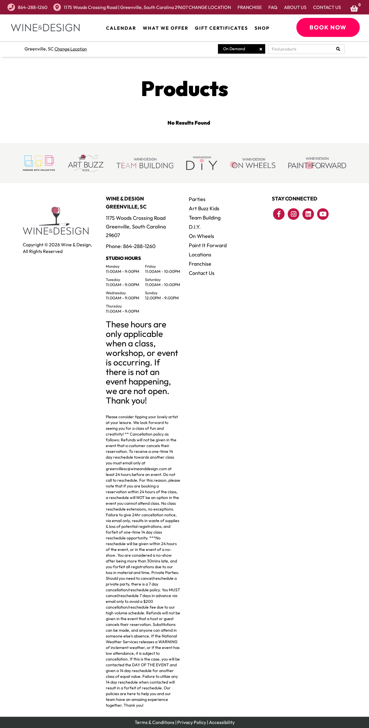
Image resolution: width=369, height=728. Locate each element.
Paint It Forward (208, 245)
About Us (295, 7)
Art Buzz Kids (204, 208)
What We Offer (165, 28)
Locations (200, 254)
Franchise (250, 7)
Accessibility (222, 722)
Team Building (205, 217)
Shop (262, 28)
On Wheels (201, 236)
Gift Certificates (221, 28)
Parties (197, 199)
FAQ (272, 7)
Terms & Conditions (154, 722)
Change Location (210, 7)
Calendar (121, 28)
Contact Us (327, 7)
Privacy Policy (191, 722)
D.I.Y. (195, 227)
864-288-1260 (33, 7)
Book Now (328, 27)
